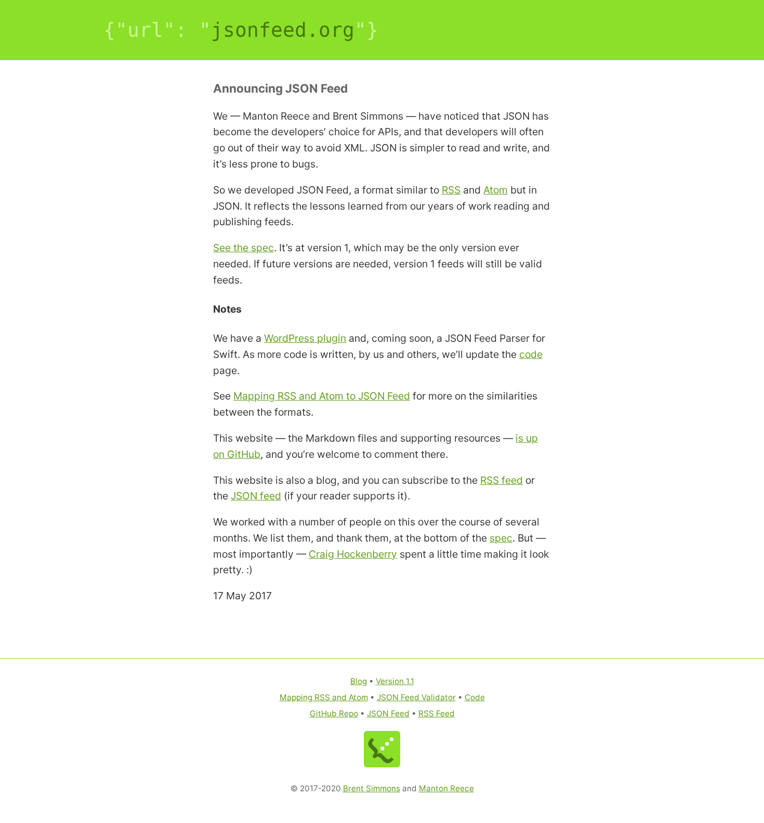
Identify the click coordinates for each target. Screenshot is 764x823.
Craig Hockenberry (353, 554)
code (531, 354)
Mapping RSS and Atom (324, 697)
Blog (358, 681)
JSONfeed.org (282, 30)
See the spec (243, 247)
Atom (495, 190)
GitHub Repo (334, 713)
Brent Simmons (371, 788)
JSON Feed (388, 713)
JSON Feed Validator (416, 697)
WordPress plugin (305, 338)
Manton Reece (446, 788)
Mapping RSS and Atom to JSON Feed (321, 396)
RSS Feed (436, 713)
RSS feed (501, 480)
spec (501, 538)
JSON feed (256, 496)
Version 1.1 (395, 681)
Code (475, 697)
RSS (451, 190)
